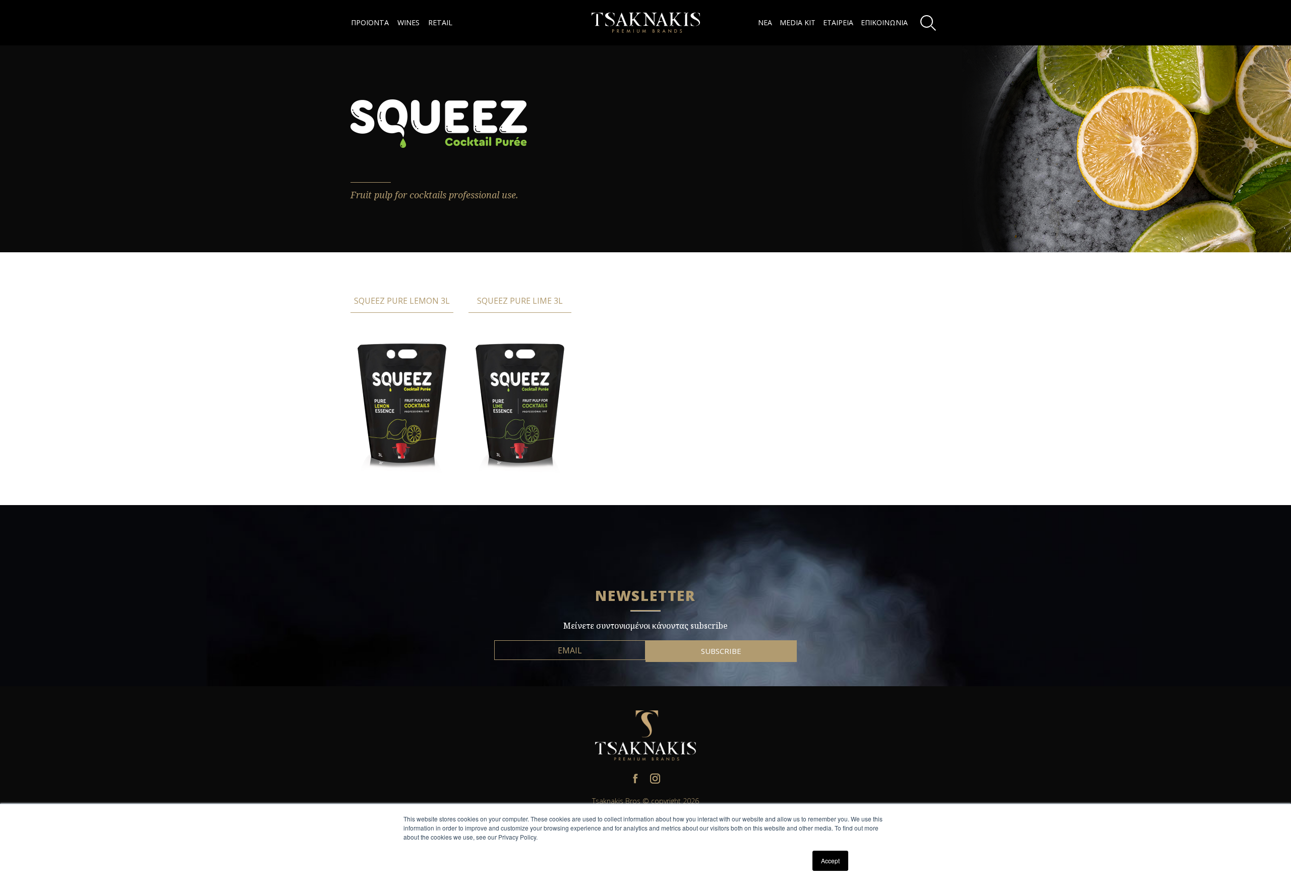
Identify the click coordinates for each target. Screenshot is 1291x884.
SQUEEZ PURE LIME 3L (520, 300)
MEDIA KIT (797, 22)
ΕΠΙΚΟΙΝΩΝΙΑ (884, 22)
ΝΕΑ (765, 22)
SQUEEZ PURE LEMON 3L (402, 300)
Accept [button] (830, 860)
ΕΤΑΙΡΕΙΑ (838, 22)
